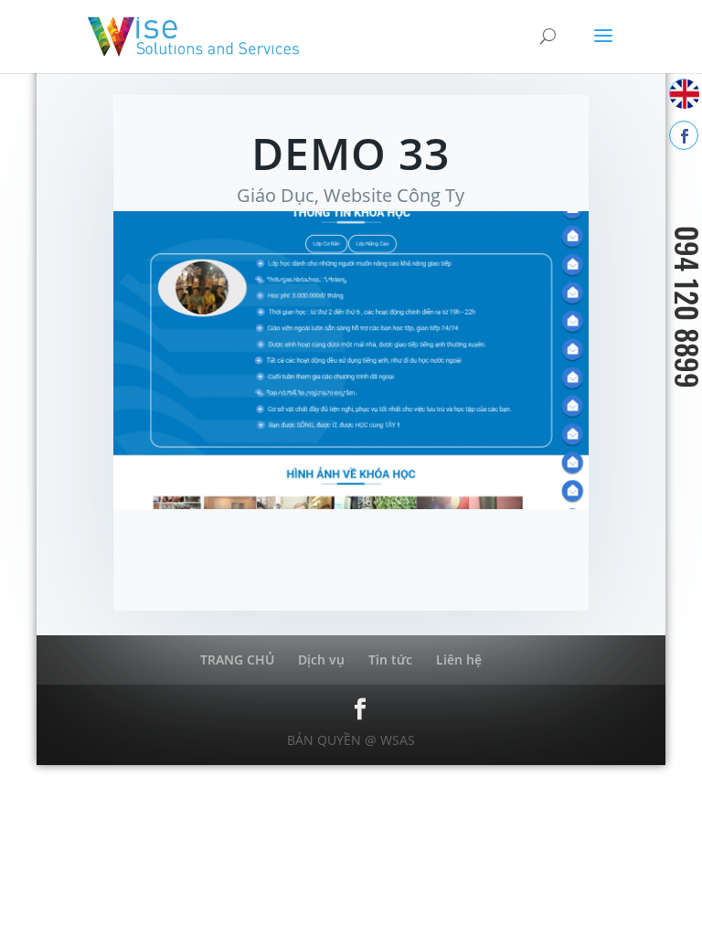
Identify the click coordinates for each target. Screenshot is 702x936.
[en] (683, 93)
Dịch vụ (321, 659)
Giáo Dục (275, 195)
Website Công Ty (394, 195)
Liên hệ (459, 659)
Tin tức (390, 659)
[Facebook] (683, 135)
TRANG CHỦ (237, 659)
